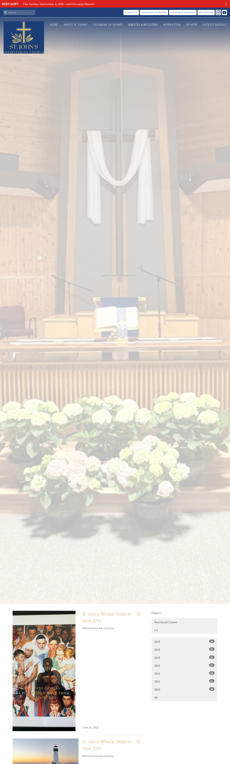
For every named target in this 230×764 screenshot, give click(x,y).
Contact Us (131, 12)
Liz (156, 630)
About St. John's (75, 24)
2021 (183, 681)
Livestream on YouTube (154, 12)
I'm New (191, 24)
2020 (183, 689)
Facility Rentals (214, 24)
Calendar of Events (108, 24)
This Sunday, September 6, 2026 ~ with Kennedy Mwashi (58, 4)
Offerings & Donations (183, 12)
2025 (183, 649)
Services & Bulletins (143, 24)
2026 (183, 641)
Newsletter (172, 24)
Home (53, 24)
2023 (183, 665)
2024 (183, 657)
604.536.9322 (206, 12)
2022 (183, 673)
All (156, 697)
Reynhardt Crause (165, 622)
